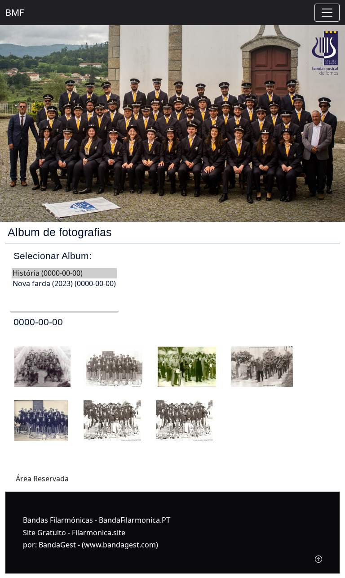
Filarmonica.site (98, 533)
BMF (14, 12)
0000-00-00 (38, 322)
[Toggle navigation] (327, 13)
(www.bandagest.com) (120, 545)
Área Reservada (42, 479)
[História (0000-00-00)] (64, 273)
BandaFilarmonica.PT (134, 520)
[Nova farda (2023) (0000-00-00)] (64, 283)
